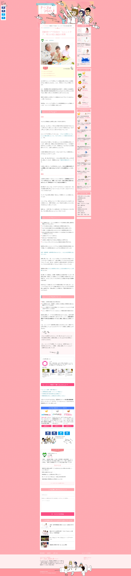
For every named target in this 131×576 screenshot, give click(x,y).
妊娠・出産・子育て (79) (83, 214)
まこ (83, 95)
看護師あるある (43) (82, 209)
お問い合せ (55, 553)
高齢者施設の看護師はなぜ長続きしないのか (52, 479)
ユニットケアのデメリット (49, 75)
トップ (42, 25)
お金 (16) (80, 207)
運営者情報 (42, 553)
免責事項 (49, 553)
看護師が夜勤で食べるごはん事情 (58, 544)
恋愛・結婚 (55, 372)
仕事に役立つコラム (47, 372)
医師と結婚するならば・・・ (53, 375)
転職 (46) (80, 199)
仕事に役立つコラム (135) (84, 196)
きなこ (88, 120)
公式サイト (46, 426)
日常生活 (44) (81, 210)
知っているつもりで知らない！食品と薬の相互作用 (69, 375)
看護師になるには (87, 557)
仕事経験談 (46, 25)
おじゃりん (84, 88)
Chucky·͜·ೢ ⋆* (85, 102)
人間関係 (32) (81, 201)
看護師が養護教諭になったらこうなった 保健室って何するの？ (84, 164)
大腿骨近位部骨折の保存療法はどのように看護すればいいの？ (84, 140)
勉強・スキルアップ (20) (83, 203)
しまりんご (84, 82)
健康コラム (86, 558)
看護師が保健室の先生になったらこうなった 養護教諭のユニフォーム (84, 45)
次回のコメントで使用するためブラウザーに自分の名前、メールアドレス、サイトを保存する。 (55, 498)
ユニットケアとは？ (48, 71)
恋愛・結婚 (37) (81, 212)
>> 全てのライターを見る (84, 106)
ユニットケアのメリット (49, 73)
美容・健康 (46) (81, 205)
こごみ (46, 40)
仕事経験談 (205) (81, 198)
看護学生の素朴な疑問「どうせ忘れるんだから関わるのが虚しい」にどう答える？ (45, 375)
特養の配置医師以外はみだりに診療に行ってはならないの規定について (84, 148)
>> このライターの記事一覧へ (57, 483)
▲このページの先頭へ (86, 553)
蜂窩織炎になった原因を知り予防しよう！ (61, 375)
